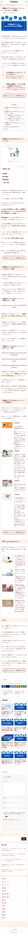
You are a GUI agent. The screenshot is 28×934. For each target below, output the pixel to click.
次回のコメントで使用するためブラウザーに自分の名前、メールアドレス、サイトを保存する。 (14, 813)
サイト (4, 807)
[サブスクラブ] (14, 2)
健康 (4, 887)
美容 (4, 905)
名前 (4, 798)
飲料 (4, 914)
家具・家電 (6, 894)
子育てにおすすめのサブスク (12, 126)
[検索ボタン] (26, 2)
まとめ (6, 129)
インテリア (6, 882)
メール (5, 803)
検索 (24, 838)
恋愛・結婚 (6, 897)
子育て (4, 12)
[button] (3, 686)
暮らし (5, 899)
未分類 (5, 902)
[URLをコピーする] (25, 686)
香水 (4, 917)
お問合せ (15, 929)
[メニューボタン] (2, 2)
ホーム (12, 929)
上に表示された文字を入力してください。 (11, 819)
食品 (4, 911)
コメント (5, 781)
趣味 (4, 908)
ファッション (6, 885)
